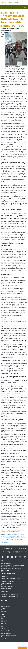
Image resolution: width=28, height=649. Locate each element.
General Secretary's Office (7, 581)
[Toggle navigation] (25, 2)
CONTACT (3, 617)
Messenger (4, 590)
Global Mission (5, 585)
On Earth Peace (5, 638)
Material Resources (6, 588)
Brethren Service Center (7, 572)
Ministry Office (4, 591)
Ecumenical (21, 534)
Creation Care (4, 576)
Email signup (4, 620)
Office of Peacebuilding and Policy (9, 594)
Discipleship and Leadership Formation (11, 578)
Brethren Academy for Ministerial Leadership (12, 565)
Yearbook (3, 598)
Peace (22, 536)
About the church (5, 606)
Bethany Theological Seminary (9, 635)
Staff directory (4, 611)
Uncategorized (10, 534)
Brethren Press (5, 570)
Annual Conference (6, 563)
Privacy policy (4, 621)
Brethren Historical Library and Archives (11, 568)
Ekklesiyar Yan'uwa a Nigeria (8, 536)
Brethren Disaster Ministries (8, 567)
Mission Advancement (6, 593)
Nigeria (18, 536)
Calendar (3, 628)
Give (2, 610)
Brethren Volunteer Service (8, 573)
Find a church (4, 608)
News (2, 605)
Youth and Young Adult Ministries (9, 596)
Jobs (2, 625)
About (2, 626)
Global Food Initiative (6, 583)
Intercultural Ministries (7, 586)
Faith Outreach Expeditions (8, 580)
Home (2, 603)
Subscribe (3, 623)
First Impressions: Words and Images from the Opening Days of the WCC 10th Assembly (13, 538)
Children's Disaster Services (8, 575)
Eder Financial (4, 637)
